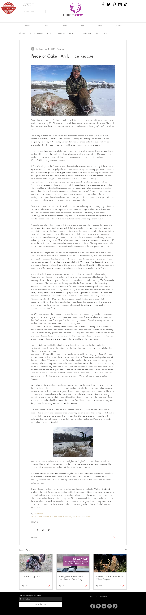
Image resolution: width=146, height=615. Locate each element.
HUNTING (61, 33)
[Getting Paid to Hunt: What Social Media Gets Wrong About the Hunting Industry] (73, 563)
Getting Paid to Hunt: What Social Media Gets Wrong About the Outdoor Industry (71, 578)
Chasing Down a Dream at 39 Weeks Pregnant (109, 578)
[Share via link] (49, 530)
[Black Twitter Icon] (108, 4)
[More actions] (113, 49)
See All (124, 550)
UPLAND (72, 33)
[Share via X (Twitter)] (37, 530)
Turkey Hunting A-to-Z (31, 576)
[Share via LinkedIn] (43, 530)
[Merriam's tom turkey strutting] (36, 563)
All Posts (22, 33)
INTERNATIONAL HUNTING (89, 33)
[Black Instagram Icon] (119, 4)
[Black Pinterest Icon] (114, 4)
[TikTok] (125, 4)
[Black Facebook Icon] (103, 4)
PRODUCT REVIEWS (36, 33)
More (105, 33)
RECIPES (50, 33)
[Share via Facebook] (32, 530)
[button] (124, 33)
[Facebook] (92, 606)
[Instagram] (109, 606)
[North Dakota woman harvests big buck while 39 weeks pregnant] (110, 563)
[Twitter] (98, 606)
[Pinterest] (104, 606)
